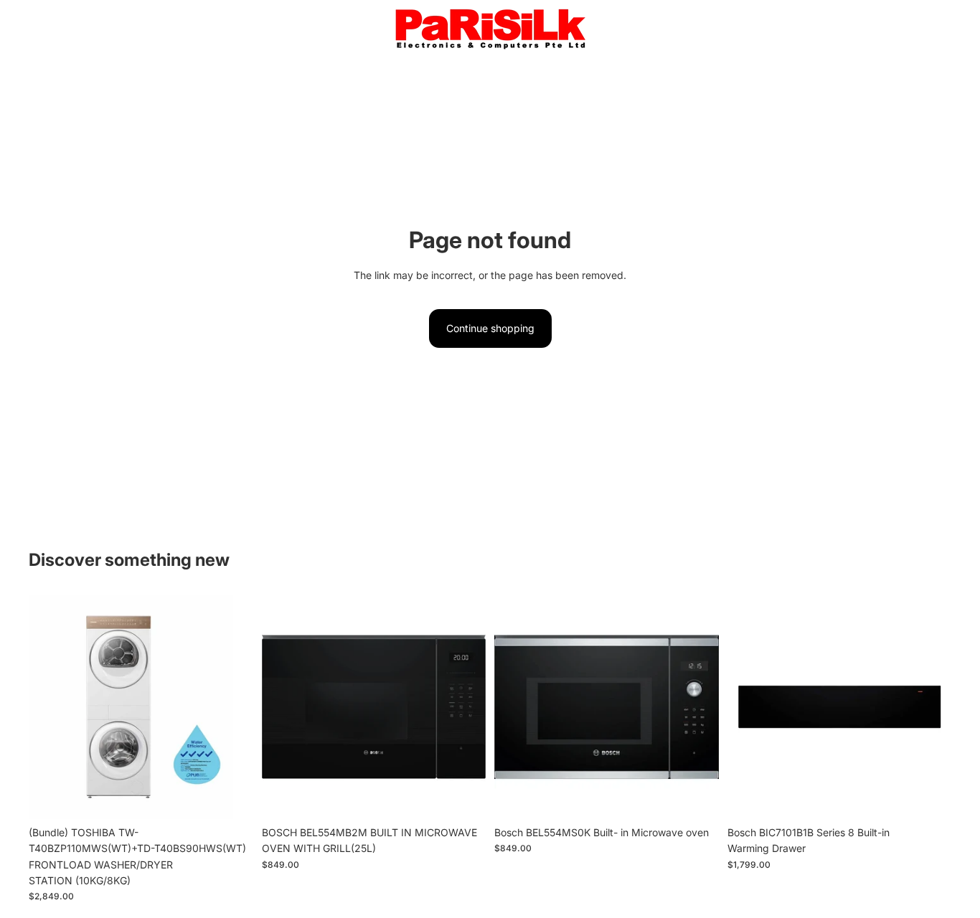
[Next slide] (231, 707)
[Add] (231, 797)
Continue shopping (490, 328)
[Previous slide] (50, 707)
